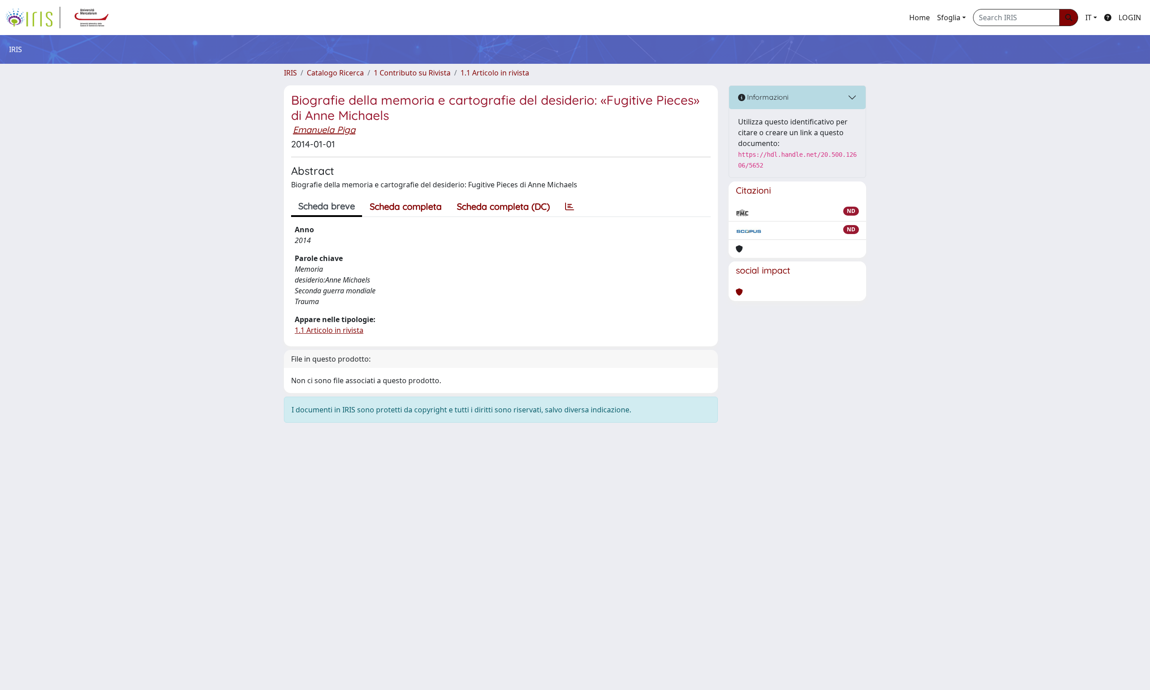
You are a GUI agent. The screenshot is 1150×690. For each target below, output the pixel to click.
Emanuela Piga (324, 129)
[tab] (569, 206)
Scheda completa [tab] (406, 206)
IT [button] (1088, 17)
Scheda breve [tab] (326, 206)
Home (919, 17)
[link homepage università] (91, 17)
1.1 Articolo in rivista (494, 73)
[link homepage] (32, 17)
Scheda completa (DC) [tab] (503, 206)
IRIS (290, 73)
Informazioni (766, 97)
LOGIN (1130, 17)
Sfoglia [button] (948, 17)
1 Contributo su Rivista (412, 73)
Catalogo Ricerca (335, 73)
